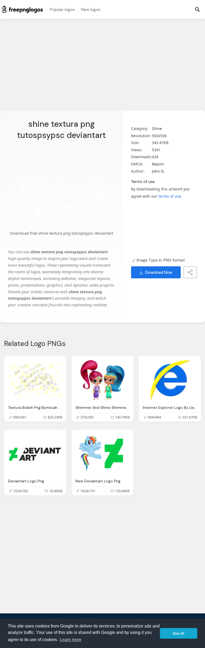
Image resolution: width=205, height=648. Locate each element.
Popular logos (62, 9)
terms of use (170, 196)
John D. (158, 171)
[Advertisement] (102, 68)
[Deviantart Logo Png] (35, 453)
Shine (157, 128)
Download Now (158, 272)
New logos (90, 9)
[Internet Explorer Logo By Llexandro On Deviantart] (170, 380)
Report (158, 163)
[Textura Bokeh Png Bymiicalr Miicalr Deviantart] (35, 380)
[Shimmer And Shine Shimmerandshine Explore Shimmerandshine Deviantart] (103, 380)
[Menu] (197, 9)
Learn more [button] (70, 639)
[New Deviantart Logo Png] (103, 453)
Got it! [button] (178, 633)
